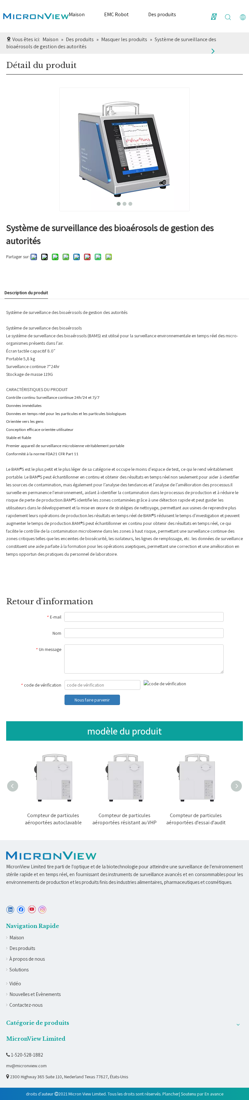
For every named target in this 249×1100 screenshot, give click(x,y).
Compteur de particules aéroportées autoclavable (53, 819)
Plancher (170, 1094)
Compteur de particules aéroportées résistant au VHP (124, 819)
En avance (214, 1094)
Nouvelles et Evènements (35, 994)
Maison (77, 14)
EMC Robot (116, 14)
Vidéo (15, 983)
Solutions (19, 970)
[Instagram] (42, 909)
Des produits (162, 14)
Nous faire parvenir (92, 700)
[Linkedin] (10, 910)
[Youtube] (32, 910)
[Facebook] (21, 910)
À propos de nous (27, 959)
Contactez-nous (25, 1005)
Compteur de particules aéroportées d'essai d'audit (196, 819)
